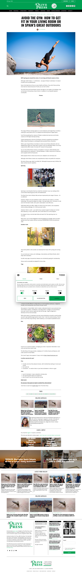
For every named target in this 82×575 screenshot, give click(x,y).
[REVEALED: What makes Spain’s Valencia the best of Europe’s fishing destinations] (31, 442)
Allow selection (41, 298)
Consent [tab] (24, 278)
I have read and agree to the (70, 549)
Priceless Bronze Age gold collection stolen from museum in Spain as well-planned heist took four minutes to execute (55, 547)
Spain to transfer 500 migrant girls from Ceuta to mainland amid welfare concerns (56, 485)
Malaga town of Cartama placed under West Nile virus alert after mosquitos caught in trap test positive (27, 412)
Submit (69, 552)
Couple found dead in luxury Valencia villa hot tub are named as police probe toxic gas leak (55, 524)
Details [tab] (41, 278)
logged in (29, 432)
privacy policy (69, 549)
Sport (44, 14)
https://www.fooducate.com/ (51, 355)
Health (38, 14)
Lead (42, 14)
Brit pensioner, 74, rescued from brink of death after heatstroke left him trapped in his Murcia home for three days (73, 486)
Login (72, 1)
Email (65, 540)
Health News (35, 385)
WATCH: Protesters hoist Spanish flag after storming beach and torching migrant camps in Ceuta (54, 529)
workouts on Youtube (47, 218)
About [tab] (58, 278)
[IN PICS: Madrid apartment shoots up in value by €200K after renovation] (51, 442)
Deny (25, 298)
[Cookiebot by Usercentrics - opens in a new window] (60, 275)
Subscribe (65, 1)
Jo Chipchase (42, 29)
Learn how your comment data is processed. (49, 435)
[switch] (34, 293)
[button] (46, 524)
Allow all (57, 298)
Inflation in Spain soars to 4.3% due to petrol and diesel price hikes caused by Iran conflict (55, 542)
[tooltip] (67, 6)
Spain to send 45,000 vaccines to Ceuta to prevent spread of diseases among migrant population (41, 412)
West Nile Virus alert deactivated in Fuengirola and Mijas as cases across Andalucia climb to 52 (54, 412)
